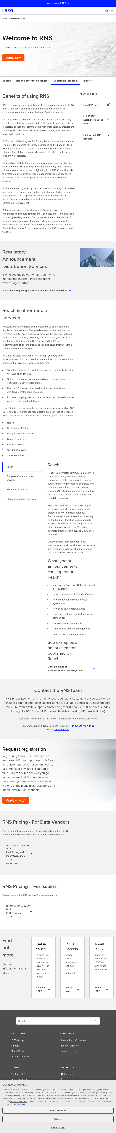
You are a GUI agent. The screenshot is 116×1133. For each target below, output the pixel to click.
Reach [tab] (9, 467)
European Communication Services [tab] (20, 478)
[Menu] (112, 10)
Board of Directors (69, 1045)
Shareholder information (73, 1040)
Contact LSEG (18, 1074)
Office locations (19, 1079)
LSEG (63, 3)
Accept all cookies (58, 1110)
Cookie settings (58, 1127)
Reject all (58, 1119)
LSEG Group (17, 1040)
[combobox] (54, 1021)
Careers (15, 1045)
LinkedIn (68, 1074)
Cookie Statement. (19, 1104)
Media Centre (18, 1051)
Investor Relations (20, 1056)
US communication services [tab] (21, 499)
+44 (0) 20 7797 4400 (82, 726)
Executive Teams (69, 1051)
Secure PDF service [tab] (16, 489)
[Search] (106, 10)
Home (4, 18)
